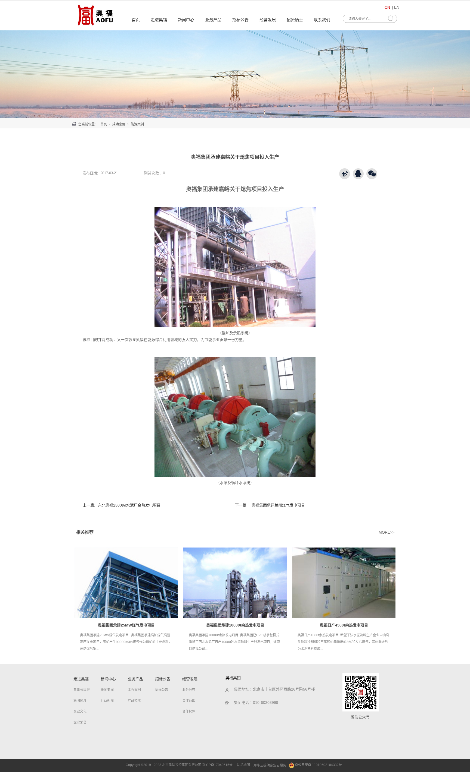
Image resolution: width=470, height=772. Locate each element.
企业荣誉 (79, 722)
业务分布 (188, 690)
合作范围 (188, 701)
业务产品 (213, 19)
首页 (136, 19)
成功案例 (118, 124)
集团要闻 (107, 690)
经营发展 (267, 19)
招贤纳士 (295, 19)
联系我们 (322, 19)
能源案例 (137, 124)
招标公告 (240, 19)
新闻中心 (186, 19)
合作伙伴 (188, 711)
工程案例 (134, 690)
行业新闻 (107, 701)
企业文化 (79, 711)
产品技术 (134, 701)
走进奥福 (159, 19)
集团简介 (79, 701)
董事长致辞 (81, 690)
